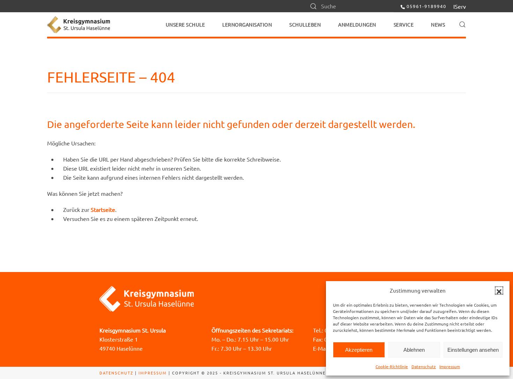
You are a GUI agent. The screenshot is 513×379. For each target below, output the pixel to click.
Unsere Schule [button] (185, 24)
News (438, 24)
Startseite (103, 209)
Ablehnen (414, 350)
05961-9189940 (426, 6)
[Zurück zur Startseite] (78, 24)
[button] (499, 290)
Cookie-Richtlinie (392, 366)
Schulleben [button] (305, 24)
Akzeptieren (358, 350)
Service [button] (404, 24)
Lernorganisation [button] (247, 24)
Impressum (449, 366)
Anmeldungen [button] (357, 24)
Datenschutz (423, 366)
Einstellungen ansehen (473, 350)
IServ (459, 6)
